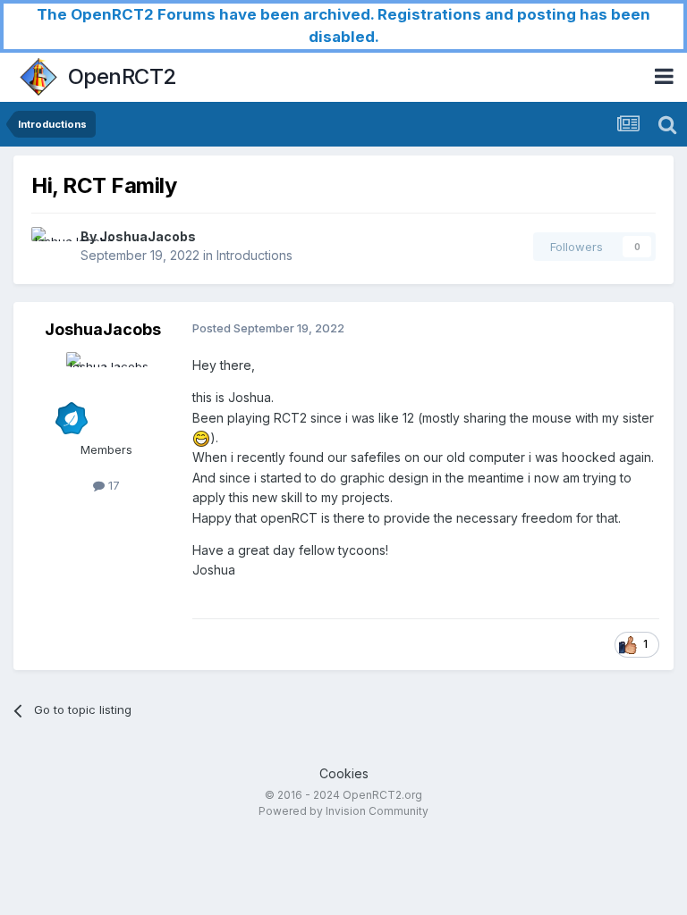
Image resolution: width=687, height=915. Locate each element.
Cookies (344, 773)
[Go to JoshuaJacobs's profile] (51, 246)
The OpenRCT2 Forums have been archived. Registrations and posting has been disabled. (343, 25)
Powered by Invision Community (343, 811)
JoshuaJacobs (147, 236)
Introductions (254, 255)
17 (112, 485)
